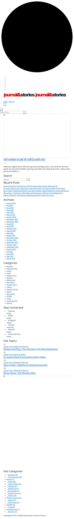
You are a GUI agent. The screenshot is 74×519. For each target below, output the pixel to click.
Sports (9, 292)
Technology (11, 294)
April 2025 (10, 226)
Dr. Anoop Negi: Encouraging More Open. (24, 357)
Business (10, 266)
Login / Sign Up (9, 102)
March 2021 (11, 259)
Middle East (11, 280)
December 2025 (12, 219)
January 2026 (11, 217)
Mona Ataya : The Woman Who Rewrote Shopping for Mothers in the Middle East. (33, 193)
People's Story (12, 285)
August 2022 (11, 249)
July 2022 (10, 252)
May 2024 (10, 233)
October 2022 (11, 245)
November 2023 (12, 238)
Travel (9, 299)
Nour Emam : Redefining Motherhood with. (25, 365)
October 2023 (11, 240)
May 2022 (10, 256)
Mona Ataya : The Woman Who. (19, 373)
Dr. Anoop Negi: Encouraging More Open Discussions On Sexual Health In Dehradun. (34, 188)
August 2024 (11, 231)
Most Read (10, 282)
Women (9, 303)
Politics (9, 287)
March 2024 (11, 235)
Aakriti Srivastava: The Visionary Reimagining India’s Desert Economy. (28, 195)
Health (9, 271)
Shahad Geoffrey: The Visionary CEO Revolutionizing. (30, 349)
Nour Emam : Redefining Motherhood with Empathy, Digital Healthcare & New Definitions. (36, 191)
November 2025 (12, 222)
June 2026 (10, 208)
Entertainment (12, 269)
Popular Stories (12, 289)
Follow (9, 313)
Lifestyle (10, 278)
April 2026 (10, 212)
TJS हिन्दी (9, 296)
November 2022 (12, 242)
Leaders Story (12, 276)
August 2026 (11, 203)
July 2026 (10, 206)
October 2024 (11, 229)
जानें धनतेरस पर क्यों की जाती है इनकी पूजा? (24, 159)
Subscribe (10, 327)
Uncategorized (12, 301)
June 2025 (10, 224)
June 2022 (10, 254)
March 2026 (11, 215)
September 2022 (12, 247)
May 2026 (10, 210)
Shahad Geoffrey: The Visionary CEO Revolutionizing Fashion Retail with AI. (30, 186)
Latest (9, 273)
